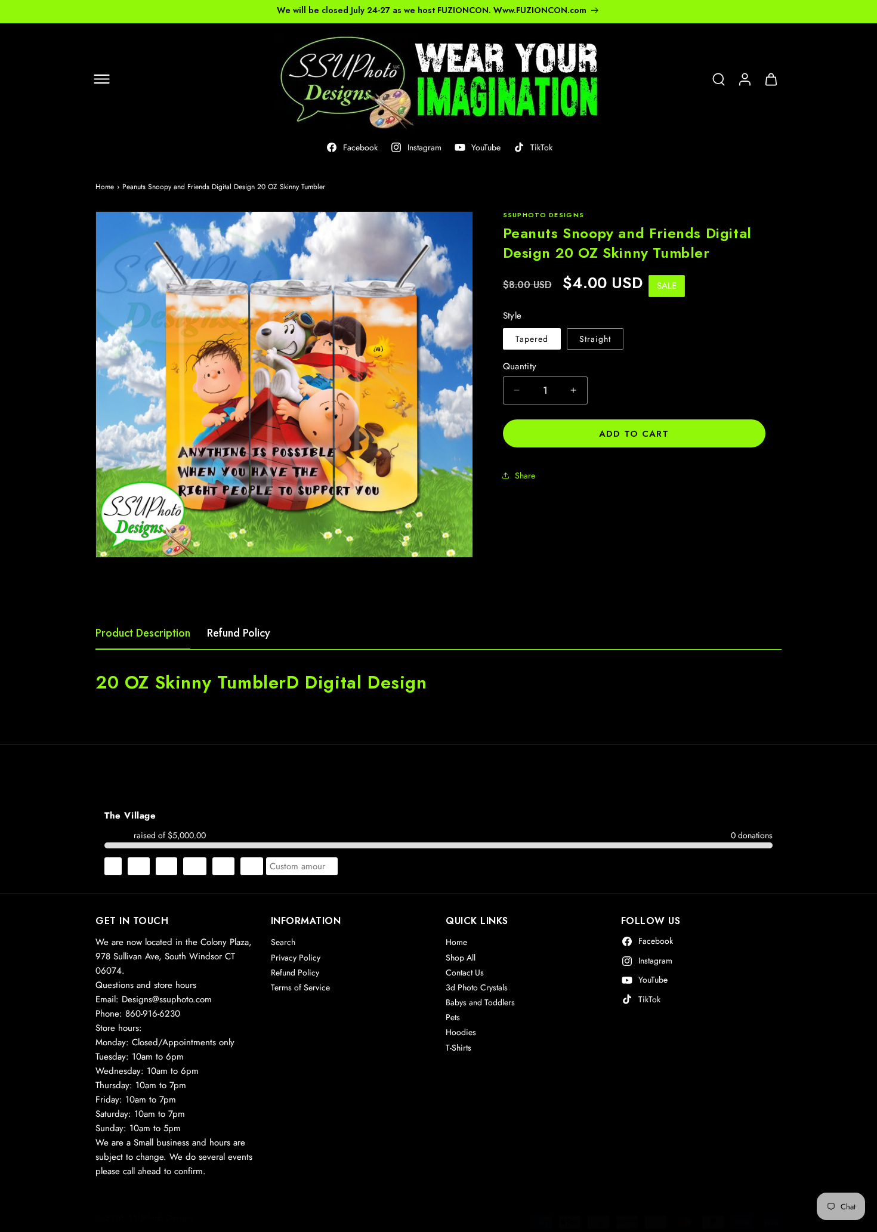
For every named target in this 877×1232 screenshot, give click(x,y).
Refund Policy (238, 633)
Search (283, 943)
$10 (138, 866)
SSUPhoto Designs (161, 1218)
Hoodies (461, 1033)
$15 (166, 866)
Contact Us (465, 972)
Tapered (531, 338)
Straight (595, 338)
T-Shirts (458, 1048)
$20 (195, 866)
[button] (101, 79)
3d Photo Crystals (477, 988)
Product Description (142, 633)
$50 (252, 866)
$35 (223, 866)
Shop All (460, 958)
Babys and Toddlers (480, 1003)
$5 (113, 866)
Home (104, 186)
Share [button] (525, 475)
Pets (453, 1018)
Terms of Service (300, 988)
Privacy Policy (295, 958)
